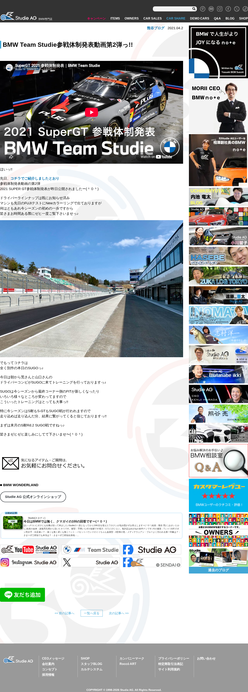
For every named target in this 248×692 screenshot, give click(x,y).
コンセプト (50, 669)
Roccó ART (128, 664)
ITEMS (115, 18)
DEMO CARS (199, 18)
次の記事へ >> (119, 613)
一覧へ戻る (91, 613)
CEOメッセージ (53, 658)
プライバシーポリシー (173, 658)
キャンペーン (96, 18)
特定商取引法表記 (170, 664)
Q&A (217, 18)
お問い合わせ (206, 658)
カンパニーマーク (132, 658)
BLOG (230, 18)
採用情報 (48, 674)
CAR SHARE (175, 18)
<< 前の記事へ (64, 613)
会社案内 (48, 664)
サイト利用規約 (169, 669)
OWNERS (132, 18)
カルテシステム (91, 669)
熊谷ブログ (155, 28)
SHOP (243, 18)
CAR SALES (152, 18)
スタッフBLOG (91, 664)
